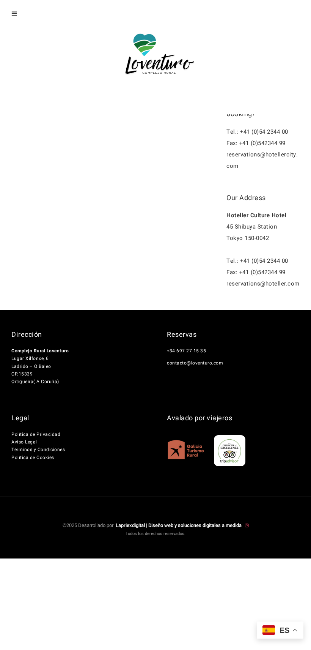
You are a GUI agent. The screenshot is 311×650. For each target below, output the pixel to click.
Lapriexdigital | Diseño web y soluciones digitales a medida (179, 525)
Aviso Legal (24, 442)
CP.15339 (22, 374)
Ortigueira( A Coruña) (35, 381)
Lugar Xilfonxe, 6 (30, 358)
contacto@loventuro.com (195, 363)
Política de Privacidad (35, 434)
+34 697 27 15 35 (186, 350)
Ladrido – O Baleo (31, 366)
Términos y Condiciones (38, 449)
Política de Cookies (32, 457)
